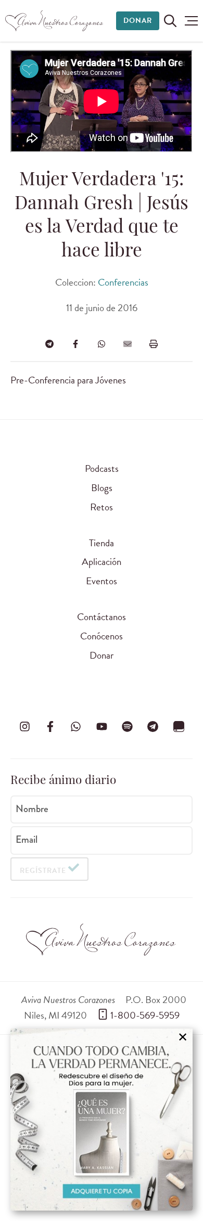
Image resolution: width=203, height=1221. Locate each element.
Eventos (101, 580)
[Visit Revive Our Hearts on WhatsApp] (76, 726)
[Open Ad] (101, 1120)
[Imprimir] (154, 344)
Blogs (101, 487)
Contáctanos (101, 616)
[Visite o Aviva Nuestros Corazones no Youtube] (101, 726)
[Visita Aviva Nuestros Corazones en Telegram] (153, 726)
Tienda (101, 542)
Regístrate (43, 870)
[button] (191, 21)
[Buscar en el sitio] (170, 21)
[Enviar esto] (128, 344)
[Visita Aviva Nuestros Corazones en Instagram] (24, 726)
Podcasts (102, 468)
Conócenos (101, 636)
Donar (137, 20)
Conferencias (123, 282)
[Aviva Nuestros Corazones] (54, 20)
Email (26, 839)
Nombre (32, 808)
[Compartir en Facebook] (75, 344)
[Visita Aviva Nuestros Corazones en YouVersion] (178, 726)
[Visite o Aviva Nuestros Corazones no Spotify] (127, 726)
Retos (101, 507)
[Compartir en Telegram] (49, 344)
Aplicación (101, 561)
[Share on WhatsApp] (101, 344)
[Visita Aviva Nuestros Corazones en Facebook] (50, 726)
